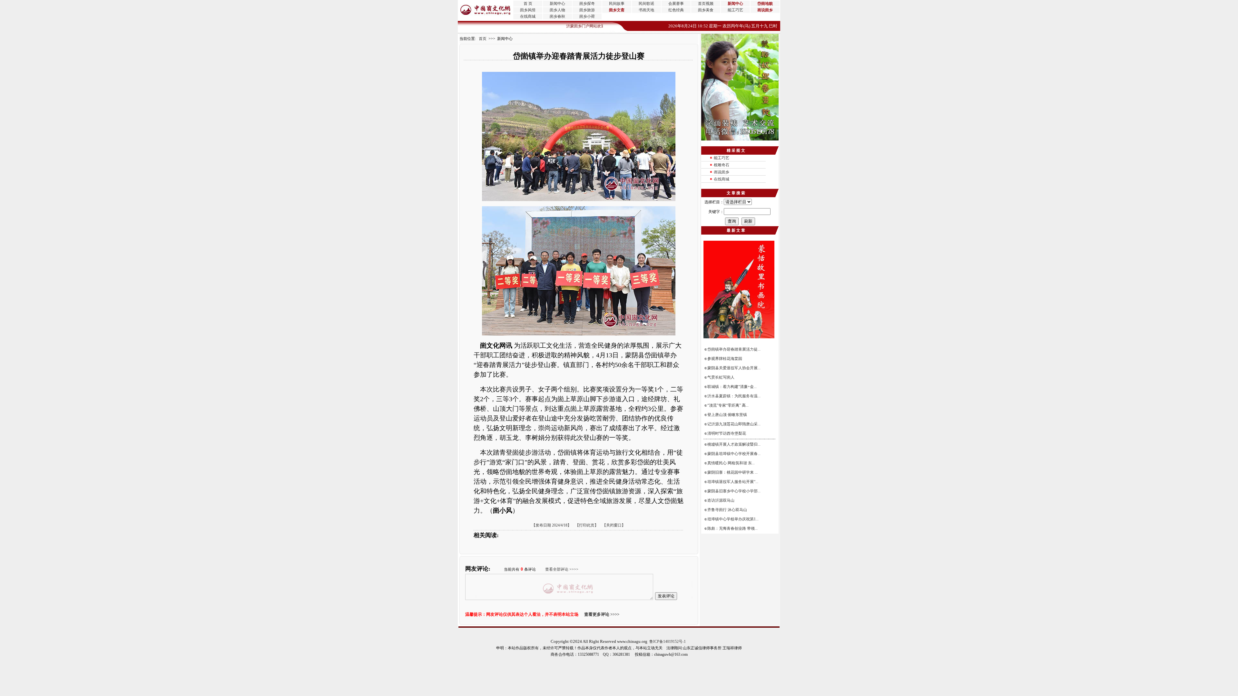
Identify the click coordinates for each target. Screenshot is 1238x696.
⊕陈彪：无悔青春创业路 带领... (731, 528)
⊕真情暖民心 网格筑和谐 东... (730, 463)
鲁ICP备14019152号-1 (667, 641)
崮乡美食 (705, 10)
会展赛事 (676, 3)
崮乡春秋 (557, 16)
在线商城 (527, 16)
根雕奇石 (721, 165)
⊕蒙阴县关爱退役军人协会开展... (732, 368)
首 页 (528, 3)
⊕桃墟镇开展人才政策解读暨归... (732, 444)
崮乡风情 (527, 10)
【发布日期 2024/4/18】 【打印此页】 (565, 525)
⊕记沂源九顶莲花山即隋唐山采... (732, 424)
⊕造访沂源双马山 (719, 500)
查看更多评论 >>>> (601, 614)
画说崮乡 (721, 172)
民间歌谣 (646, 3)
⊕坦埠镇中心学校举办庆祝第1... (732, 519)
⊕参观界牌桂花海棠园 (723, 358)
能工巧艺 (735, 10)
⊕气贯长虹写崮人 (719, 377)
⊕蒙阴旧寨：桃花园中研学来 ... (731, 472)
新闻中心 (557, 3)
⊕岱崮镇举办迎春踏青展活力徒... (732, 349)
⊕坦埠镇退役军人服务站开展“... (731, 481)
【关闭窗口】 (613, 525)
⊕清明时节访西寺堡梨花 (725, 433)
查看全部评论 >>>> (561, 569)
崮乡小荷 (587, 16)
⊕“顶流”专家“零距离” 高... (727, 405)
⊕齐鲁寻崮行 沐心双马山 (726, 510)
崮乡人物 (557, 10)
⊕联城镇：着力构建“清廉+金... (731, 386)
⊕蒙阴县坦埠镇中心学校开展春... (732, 453)
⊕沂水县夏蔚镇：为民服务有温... (732, 396)
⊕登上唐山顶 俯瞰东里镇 (726, 414)
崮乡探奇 (587, 3)
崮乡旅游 (587, 10)
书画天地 (646, 10)
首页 (481, 38)
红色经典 (676, 10)
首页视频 (705, 3)
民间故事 (616, 3)
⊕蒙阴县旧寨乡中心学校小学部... (732, 491)
